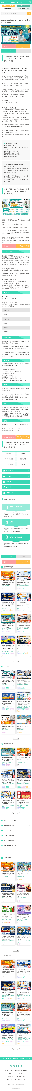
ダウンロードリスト (25, 1058)
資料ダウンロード (8, 6)
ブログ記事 (17, 1070)
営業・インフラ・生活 (11, 17)
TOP (3, 1058)
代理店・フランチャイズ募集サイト (9, 2)
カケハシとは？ (9, 1070)
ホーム (2, 17)
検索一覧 (8, 1058)
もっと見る (16, 661)
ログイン (23, 6)
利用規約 (25, 1070)
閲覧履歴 (15, 1058)
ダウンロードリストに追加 (22, 46)
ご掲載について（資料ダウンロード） (16, 1076)
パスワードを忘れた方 (19, 1079)
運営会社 (12, 1073)
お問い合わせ (20, 1073)
